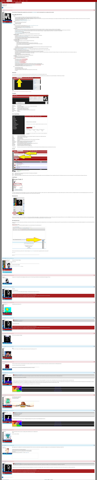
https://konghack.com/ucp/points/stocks (26, 27)
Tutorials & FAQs (12, 2)
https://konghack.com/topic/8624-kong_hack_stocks (32, 25)
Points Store (25, 19)
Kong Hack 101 (29, 294)
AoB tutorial (34, 295)
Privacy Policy (3, 479)
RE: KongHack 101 (5, 258)
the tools (27, 295)
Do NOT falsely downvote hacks (18, 32)
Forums (5, 2)
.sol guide (38, 295)
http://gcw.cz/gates (29, 142)
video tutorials (48, 295)
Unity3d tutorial (42, 295)
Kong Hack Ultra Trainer (26, 328)
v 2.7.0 (50, 479)
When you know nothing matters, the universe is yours (16, 266)
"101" (22, 452)
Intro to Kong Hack (34, 12)
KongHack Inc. (46, 479)
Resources (8, 2)
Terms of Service (7, 479)
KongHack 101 (5, 10)
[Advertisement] (28, 3)
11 (11, 7)
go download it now (26, 48)
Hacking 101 (34, 294)
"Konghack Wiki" (27, 452)
